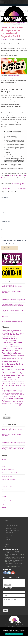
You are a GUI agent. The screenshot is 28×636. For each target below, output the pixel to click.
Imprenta (4, 507)
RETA (9, 394)
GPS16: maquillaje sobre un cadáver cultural (12, 296)
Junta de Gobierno (6, 483)
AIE (10, 330)
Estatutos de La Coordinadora (8, 479)
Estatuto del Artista (10, 375)
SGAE (17, 396)
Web (2, 230)
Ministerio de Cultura (7, 391)
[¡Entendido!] (26, 631)
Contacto (4, 511)
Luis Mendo (5, 390)
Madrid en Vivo (18, 390)
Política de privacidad (17, 633)
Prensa (3, 504)
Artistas (11, 332)
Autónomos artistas (16, 346)
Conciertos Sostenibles (7, 501)
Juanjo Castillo (7, 389)
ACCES (5, 330)
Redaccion (5, 39)
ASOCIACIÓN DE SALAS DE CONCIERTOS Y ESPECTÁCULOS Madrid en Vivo (11, 335)
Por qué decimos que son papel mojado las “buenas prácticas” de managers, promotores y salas (12, 287)
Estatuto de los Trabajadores (18, 183)
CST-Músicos (14, 372)
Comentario (4, 197)
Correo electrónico (6, 221)
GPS (17, 383)
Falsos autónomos (11, 379)
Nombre (3, 213)
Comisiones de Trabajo (7, 486)
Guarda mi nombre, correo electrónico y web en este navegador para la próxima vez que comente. (14, 242)
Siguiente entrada (22, 188)
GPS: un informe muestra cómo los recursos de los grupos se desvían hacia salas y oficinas (13, 320)
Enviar (5, 610)
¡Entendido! (8, 633)
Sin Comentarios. (8, 40)
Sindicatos (8, 401)
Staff (3, 493)
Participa (4, 496)
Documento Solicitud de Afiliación (9, 472)
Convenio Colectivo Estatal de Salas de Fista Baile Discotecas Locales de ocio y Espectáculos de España (13, 357)
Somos (3, 466)
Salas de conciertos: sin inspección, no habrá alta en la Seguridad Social (12, 32)
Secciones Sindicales (6, 489)
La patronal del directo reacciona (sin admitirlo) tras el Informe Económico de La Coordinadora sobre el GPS (13, 306)
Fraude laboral (7, 381)
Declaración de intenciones (8, 469)
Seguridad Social (4, 184)
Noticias (16, 39)
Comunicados (5, 463)
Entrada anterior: (5, 188)
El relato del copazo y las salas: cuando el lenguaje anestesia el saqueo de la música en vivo (13, 300)
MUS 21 (10, 393)
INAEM (22, 383)
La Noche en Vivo (19, 389)
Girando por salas (10, 383)
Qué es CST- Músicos (7, 476)
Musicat (14, 393)
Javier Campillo (18, 387)
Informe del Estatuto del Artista (13, 385)
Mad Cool (11, 390)
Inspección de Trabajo (7, 387)
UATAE (18, 405)
